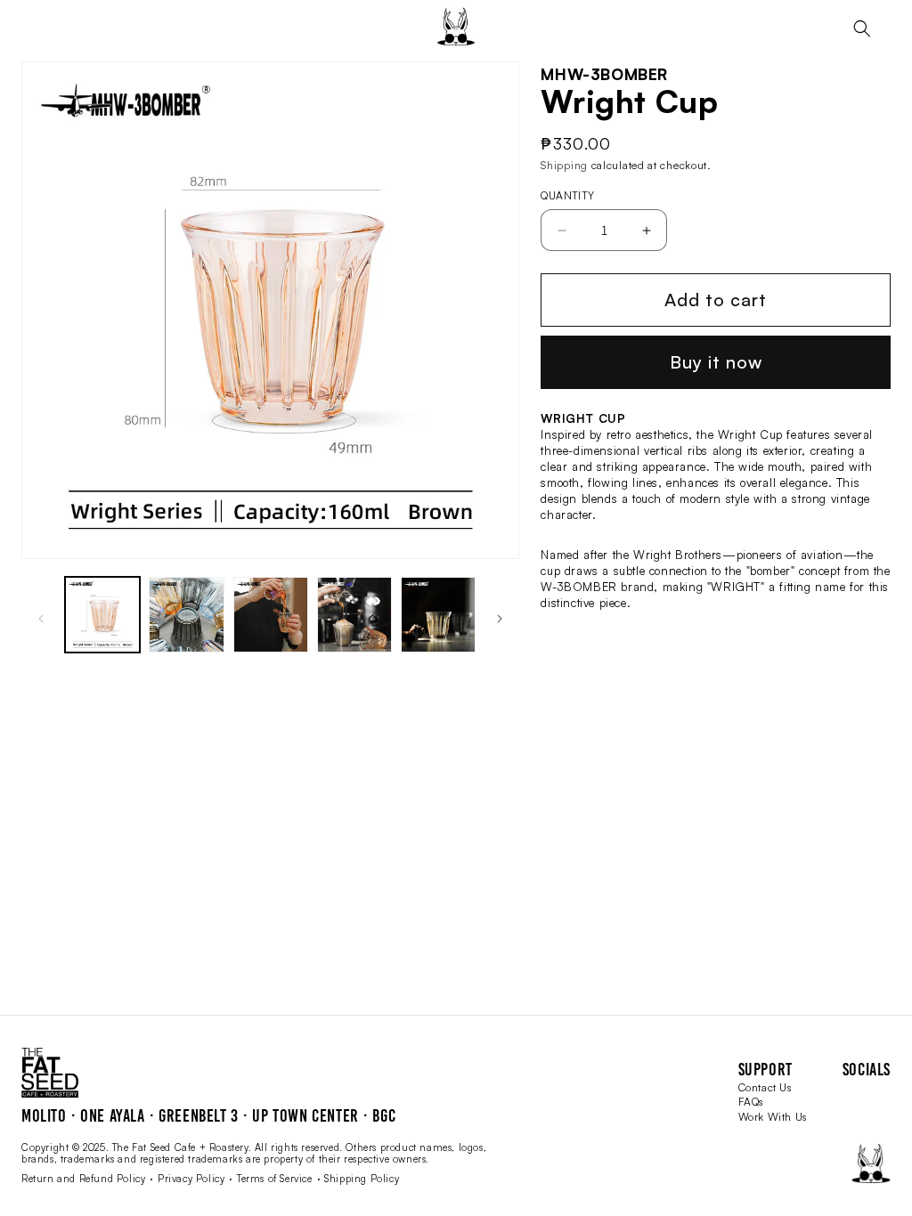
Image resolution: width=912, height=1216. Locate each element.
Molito (44, 1115)
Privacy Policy (191, 1178)
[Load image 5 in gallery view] (438, 614)
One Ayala (112, 1115)
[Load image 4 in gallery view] (354, 614)
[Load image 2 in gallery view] (186, 614)
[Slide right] (499, 618)
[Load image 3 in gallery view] (270, 614)
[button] (862, 28)
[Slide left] (41, 618)
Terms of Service (275, 1178)
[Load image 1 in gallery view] (102, 614)
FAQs (750, 1101)
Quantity (567, 195)
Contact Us (765, 1087)
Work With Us (772, 1116)
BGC (383, 1115)
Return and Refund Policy (83, 1178)
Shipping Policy (361, 1178)
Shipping (564, 165)
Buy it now (716, 362)
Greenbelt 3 (199, 1115)
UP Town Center (305, 1115)
